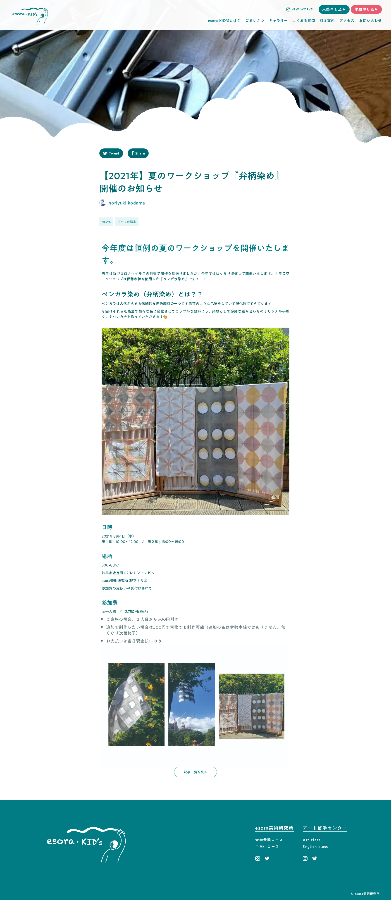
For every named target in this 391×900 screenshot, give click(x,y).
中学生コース (267, 847)
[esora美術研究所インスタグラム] (258, 858)
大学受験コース (269, 840)
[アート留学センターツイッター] (314, 858)
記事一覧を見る (195, 772)
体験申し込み (366, 9)
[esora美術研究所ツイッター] (267, 858)
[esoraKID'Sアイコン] (30, 15)
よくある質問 (303, 20)
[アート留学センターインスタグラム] (306, 858)
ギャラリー (278, 20)
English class (315, 847)
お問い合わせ (370, 20)
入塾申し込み (334, 9)
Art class (311, 840)
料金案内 (327, 20)
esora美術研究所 (274, 828)
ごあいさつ (254, 20)
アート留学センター (325, 828)
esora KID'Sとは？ (224, 20)
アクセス (347, 20)
